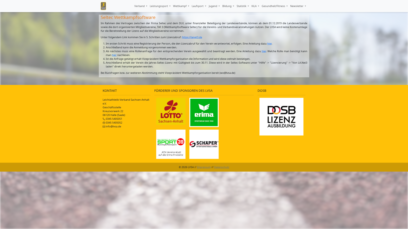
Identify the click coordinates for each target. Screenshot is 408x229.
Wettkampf (180, 6)
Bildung (227, 6)
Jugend (213, 6)
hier (269, 43)
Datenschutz (221, 167)
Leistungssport (159, 6)
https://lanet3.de (192, 37)
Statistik (242, 6)
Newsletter (297, 6)
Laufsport (198, 6)
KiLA (254, 6)
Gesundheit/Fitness (274, 6)
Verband (139, 6)
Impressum (204, 167)
